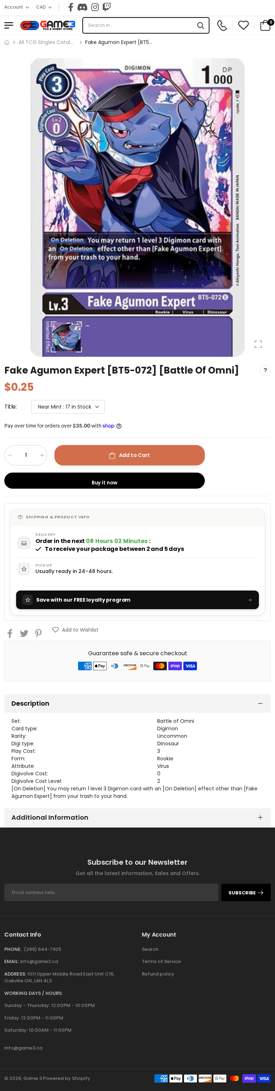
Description (30, 703)
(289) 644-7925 (42, 949)
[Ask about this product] (265, 370)
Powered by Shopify (66, 1078)
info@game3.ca (39, 961)
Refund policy (158, 974)
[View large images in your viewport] (258, 344)
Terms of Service (161, 961)
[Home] (6, 42)
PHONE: (12, 949)
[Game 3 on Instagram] (95, 7)
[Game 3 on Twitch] (106, 7)
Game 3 (32, 1078)
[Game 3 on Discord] (82, 7)
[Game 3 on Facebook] (70, 7)
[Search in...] (201, 25)
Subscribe (242, 892)
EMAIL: (11, 961)
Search (150, 949)
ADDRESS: (15, 974)
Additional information (49, 817)
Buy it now (105, 482)
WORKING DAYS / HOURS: (33, 993)
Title (10, 407)
